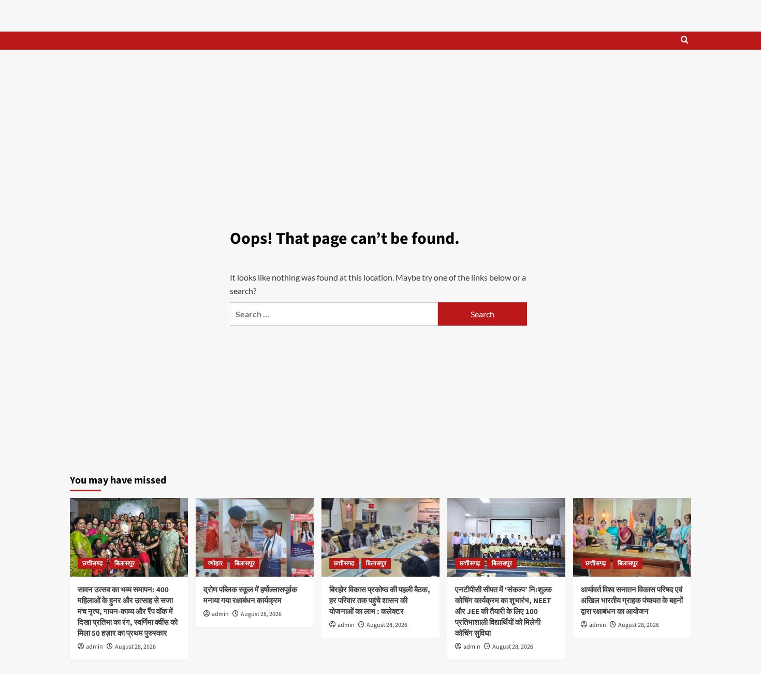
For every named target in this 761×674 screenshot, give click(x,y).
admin (94, 646)
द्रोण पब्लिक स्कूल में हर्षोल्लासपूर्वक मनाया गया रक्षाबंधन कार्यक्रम (250, 595)
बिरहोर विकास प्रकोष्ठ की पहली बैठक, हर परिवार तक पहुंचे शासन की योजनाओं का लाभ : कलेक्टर (379, 600)
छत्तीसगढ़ (92, 563)
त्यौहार (215, 563)
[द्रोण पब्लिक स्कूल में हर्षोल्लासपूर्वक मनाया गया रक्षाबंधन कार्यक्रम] (255, 537)
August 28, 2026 (135, 646)
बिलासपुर (124, 563)
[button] (684, 41)
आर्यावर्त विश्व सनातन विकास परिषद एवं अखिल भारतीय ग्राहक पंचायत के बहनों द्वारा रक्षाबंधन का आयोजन (632, 600)
